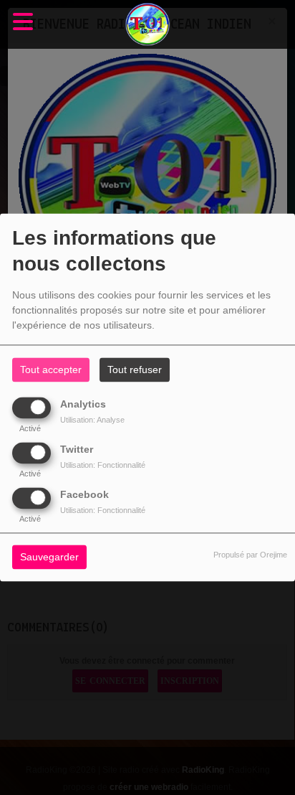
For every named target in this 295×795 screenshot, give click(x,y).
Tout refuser (134, 370)
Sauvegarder (49, 557)
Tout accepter (51, 370)
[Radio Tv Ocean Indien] (147, 25)
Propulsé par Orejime (250, 555)
